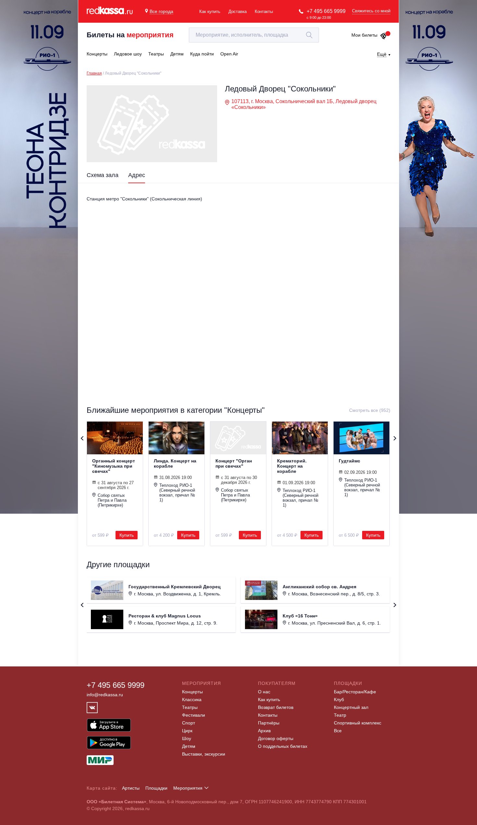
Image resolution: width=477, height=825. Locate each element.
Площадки (156, 788)
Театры (190, 707)
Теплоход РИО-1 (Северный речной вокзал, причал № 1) (177, 492)
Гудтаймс (349, 460)
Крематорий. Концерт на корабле (292, 466)
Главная (94, 73)
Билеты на (130, 35)
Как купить (209, 11)
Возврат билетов (275, 707)
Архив (264, 730)
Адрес (136, 175)
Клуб (339, 699)
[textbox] (254, 35)
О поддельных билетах (282, 746)
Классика (192, 699)
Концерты (192, 691)
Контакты (264, 11)
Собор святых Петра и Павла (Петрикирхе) (112, 500)
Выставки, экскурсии (203, 754)
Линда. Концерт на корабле (175, 463)
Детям (188, 746)
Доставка (237, 11)
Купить (126, 535)
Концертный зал (351, 707)
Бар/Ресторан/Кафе (355, 691)
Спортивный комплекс (357, 722)
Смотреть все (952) (369, 410)
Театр (340, 715)
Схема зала (102, 175)
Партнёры (268, 722)
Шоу (186, 738)
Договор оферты (275, 738)
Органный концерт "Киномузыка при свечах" (113, 466)
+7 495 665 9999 (326, 11)
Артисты (131, 788)
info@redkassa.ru (105, 694)
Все (338, 730)
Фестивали (193, 715)
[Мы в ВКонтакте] (92, 707)
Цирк (187, 730)
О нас (264, 691)
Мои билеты (364, 35)
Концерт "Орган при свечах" (233, 463)
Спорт (188, 722)
